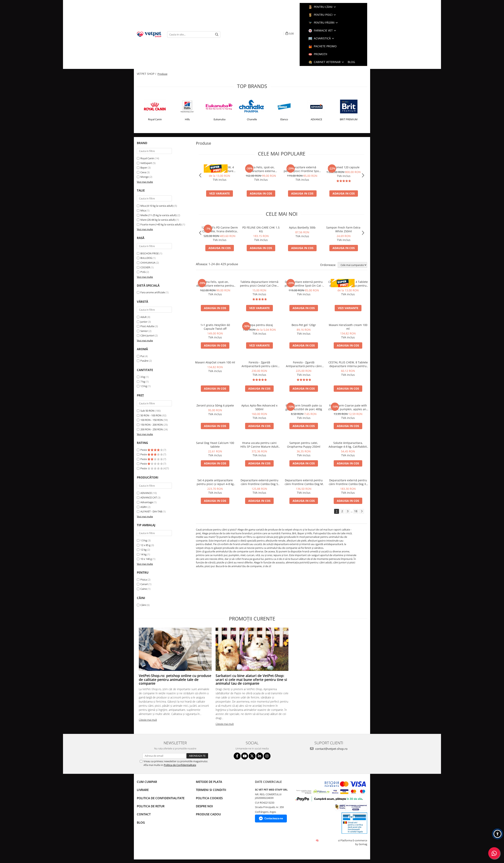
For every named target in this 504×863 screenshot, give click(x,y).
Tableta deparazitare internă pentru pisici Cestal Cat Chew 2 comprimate (259, 283)
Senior (144, 331)
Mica (143, 210)
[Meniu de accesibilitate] (497, 833)
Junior (143, 321)
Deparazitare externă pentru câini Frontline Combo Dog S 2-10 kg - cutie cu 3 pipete (259, 482)
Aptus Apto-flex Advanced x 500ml (259, 407)
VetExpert (146, 163)
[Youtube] (244, 756)
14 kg (143, 554)
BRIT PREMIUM (349, 119)
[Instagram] (267, 756)
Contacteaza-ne (273, 818)
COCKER (145, 267)
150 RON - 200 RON (151, 424)
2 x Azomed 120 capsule (343, 167)
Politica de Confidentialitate (180, 765)
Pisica (143, 579)
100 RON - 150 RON (151, 420)
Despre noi (204, 806)
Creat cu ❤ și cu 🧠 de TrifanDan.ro (317, 840)
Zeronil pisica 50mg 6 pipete (215, 405)
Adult (143, 317)
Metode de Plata (209, 782)
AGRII (143, 507)
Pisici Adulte (147, 326)
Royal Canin (155, 119)
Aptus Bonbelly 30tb (302, 227)
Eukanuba (219, 119)
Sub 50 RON (147, 410)
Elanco (284, 119)
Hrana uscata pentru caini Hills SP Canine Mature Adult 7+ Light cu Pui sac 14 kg (259, 444)
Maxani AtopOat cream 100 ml (215, 362)
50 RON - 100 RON (150, 415)
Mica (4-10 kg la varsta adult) (156, 205)
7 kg (142, 381)
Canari (144, 584)
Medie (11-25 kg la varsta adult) (158, 215)
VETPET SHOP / (147, 74)
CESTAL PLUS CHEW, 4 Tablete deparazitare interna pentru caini (219, 169)
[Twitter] (252, 756)
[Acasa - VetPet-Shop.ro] (149, 34)
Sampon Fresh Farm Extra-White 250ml (343, 229)
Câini (143, 605)
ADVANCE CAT (148, 497)
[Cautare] (216, 34)
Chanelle (252, 119)
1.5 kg (143, 540)
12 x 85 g (145, 545)
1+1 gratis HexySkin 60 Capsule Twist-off (215, 327)
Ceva (143, 172)
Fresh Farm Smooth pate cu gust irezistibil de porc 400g (303, 407)
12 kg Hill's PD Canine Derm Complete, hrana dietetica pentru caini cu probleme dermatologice (219, 229)
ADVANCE (316, 119)
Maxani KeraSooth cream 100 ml (348, 327)
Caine (143, 589)
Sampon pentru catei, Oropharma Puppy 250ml (303, 444)
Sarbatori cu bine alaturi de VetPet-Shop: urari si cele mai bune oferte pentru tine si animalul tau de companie (251, 679)
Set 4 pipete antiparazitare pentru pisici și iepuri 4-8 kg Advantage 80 (215, 482)
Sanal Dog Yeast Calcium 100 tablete (215, 444)
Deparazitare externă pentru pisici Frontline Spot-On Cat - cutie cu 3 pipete (302, 169)
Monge (144, 177)
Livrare (143, 790)
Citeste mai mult (148, 719)
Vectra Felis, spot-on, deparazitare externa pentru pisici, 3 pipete (260, 169)
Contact (144, 814)
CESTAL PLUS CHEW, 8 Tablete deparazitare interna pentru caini (348, 364)
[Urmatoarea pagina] (361, 511)
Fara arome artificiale (152, 292)
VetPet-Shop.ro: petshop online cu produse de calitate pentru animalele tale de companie (175, 679)
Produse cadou (208, 814)
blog (351, 62)
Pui (142, 356)
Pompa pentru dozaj (259, 325)
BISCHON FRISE (149, 253)
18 (355, 511)
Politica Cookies (209, 798)
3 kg (142, 377)
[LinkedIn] (259, 756)
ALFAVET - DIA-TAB (151, 511)
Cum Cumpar (147, 782)
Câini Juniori (147, 335)
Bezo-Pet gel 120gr (304, 325)
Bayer (143, 167)
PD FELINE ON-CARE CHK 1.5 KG (261, 229)
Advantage (146, 502)
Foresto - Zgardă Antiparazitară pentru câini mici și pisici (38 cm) (304, 364)
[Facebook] (237, 756)
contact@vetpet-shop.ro (330, 749)
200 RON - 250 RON (151, 429)
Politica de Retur (151, 806)
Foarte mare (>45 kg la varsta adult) (161, 224)
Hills (187, 119)
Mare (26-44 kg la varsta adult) (157, 219)
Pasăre (144, 360)
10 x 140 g (146, 559)
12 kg (143, 549)
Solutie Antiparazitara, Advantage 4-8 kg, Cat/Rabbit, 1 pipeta (348, 444)
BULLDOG (146, 258)
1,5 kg (143, 386)
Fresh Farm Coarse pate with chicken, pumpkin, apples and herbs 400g (348, 407)
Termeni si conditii (211, 790)
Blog (141, 822)
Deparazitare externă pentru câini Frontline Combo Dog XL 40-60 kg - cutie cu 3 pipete (348, 482)
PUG (142, 272)
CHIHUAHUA (147, 262)
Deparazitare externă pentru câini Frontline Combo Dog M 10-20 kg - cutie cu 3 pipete (304, 482)
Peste (143, 450)
